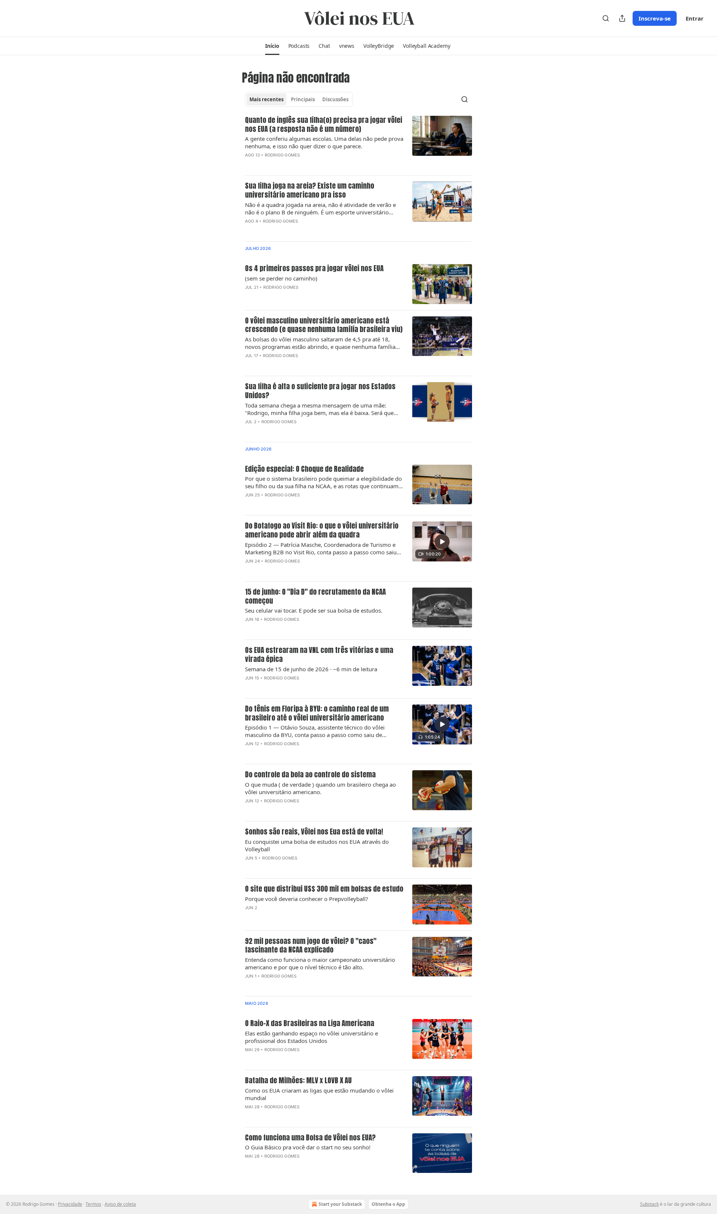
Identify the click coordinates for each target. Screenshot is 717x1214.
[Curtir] (250, 570)
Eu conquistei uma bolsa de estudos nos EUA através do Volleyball (317, 845)
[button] (272, 46)
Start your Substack (340, 1204)
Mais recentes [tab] (266, 99)
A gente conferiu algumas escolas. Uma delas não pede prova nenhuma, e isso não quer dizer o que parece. (324, 142)
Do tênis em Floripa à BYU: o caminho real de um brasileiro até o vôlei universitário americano (317, 713)
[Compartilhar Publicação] (622, 18)
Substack (649, 1204)
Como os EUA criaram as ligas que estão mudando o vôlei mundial (319, 1094)
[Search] (605, 18)
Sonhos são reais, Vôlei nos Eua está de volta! (314, 831)
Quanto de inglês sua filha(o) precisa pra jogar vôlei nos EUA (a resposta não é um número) (323, 125)
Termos (93, 1204)
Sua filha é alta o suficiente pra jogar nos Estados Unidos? (320, 391)
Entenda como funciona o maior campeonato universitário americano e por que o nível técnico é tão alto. (320, 963)
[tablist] (299, 99)
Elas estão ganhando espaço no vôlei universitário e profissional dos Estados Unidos (311, 1036)
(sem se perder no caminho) (281, 278)
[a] (442, 541)
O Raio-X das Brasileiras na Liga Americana (309, 1023)
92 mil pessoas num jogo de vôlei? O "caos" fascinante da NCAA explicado (310, 946)
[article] (358, 143)
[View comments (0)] (300, 164)
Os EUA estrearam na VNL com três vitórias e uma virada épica (319, 655)
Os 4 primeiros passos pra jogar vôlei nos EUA (314, 268)
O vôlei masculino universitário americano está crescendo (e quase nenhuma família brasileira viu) (324, 325)
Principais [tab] (303, 99)
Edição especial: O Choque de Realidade (304, 469)
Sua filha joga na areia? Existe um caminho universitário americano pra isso (309, 190)
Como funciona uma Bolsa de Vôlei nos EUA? (310, 1137)
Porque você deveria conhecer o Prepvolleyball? (306, 898)
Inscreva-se (655, 18)
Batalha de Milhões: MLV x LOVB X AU (298, 1080)
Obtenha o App (388, 1204)
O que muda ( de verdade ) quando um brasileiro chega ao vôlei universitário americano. (320, 788)
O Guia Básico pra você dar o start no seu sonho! (307, 1147)
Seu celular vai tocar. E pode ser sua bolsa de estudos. (313, 610)
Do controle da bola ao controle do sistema (310, 774)
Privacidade (70, 1204)
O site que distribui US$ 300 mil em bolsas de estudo (324, 889)
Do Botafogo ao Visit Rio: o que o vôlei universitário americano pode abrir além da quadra (321, 530)
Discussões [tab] (335, 99)
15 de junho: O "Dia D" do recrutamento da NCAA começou (315, 597)
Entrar (695, 18)
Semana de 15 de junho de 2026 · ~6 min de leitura (311, 669)
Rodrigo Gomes (282, 155)
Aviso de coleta (120, 1204)
